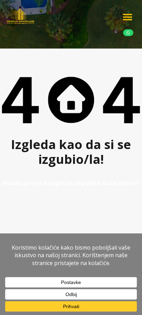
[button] (127, 16)
